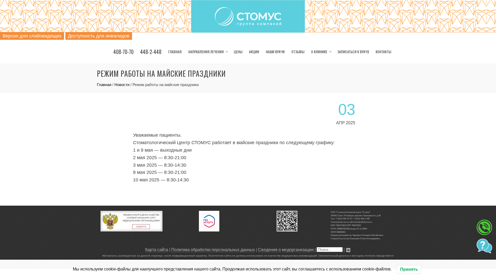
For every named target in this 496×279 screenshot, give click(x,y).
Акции (254, 51)
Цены (238, 51)
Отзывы (297, 51)
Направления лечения (206, 51)
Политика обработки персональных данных (213, 249)
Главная (175, 51)
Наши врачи (275, 51)
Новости (121, 84)
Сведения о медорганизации (286, 249)
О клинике (319, 51)
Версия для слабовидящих (32, 35)
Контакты (383, 51)
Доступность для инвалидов (98, 35)
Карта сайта (156, 249)
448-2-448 (150, 52)
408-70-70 (123, 52)
